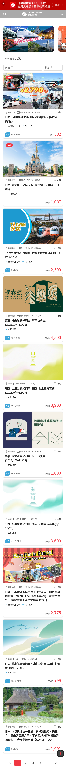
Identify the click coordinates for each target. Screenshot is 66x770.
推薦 (9, 77)
